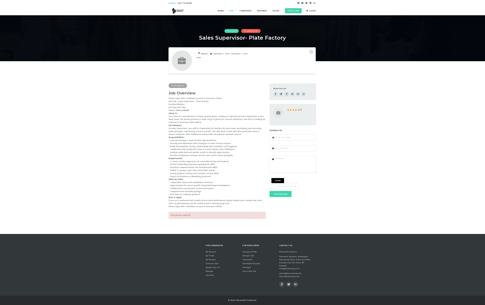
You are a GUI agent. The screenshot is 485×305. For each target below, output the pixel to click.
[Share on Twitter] (281, 94)
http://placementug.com (289, 276)
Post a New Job (249, 271)
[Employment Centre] (178, 10)
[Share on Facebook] (275, 94)
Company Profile (250, 252)
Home (221, 11)
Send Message (280, 194)
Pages (276, 11)
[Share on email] (298, 94)
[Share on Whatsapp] (303, 94)
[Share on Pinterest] (287, 94)
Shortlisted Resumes (251, 263)
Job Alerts (210, 275)
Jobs (231, 11)
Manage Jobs (248, 256)
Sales (198, 58)
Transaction (248, 260)
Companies (245, 11)
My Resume (211, 252)
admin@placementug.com (290, 273)
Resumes (262, 11)
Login (312, 11)
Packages (247, 267)
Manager (209, 271)
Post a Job (293, 11)
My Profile (210, 256)
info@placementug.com (289, 269)
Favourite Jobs (212, 263)
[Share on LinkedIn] (292, 94)
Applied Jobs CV (213, 267)
